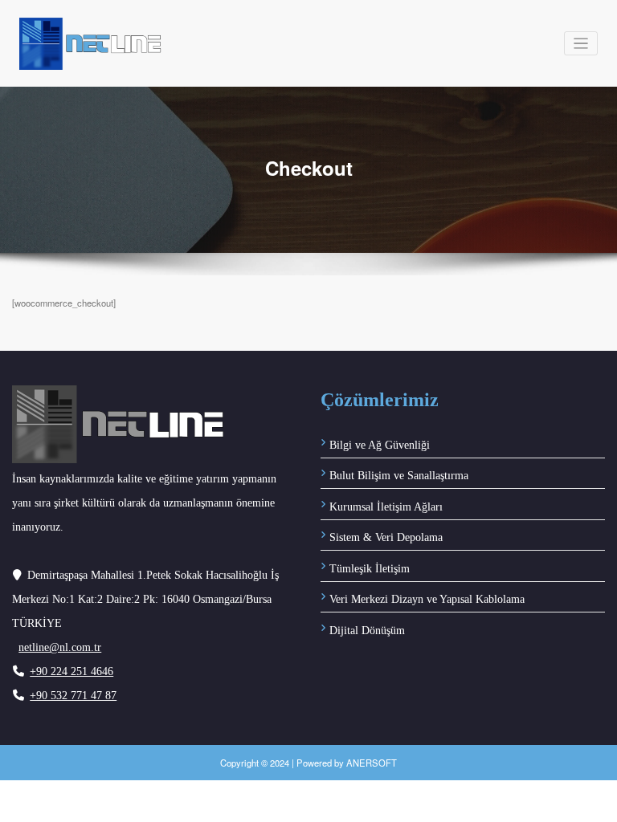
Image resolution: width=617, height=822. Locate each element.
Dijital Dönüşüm (367, 631)
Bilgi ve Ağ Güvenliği (379, 445)
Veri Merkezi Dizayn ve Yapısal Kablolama (427, 599)
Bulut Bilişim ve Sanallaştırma (398, 476)
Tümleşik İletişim (369, 569)
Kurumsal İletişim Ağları (386, 507)
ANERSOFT (371, 762)
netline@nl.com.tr (59, 647)
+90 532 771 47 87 (73, 696)
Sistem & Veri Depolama (386, 537)
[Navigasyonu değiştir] (581, 43)
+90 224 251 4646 (71, 671)
